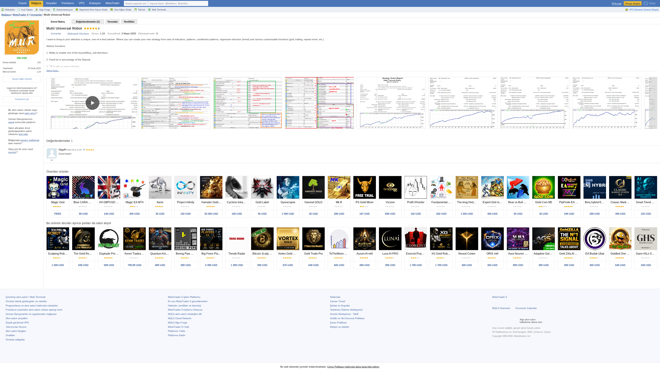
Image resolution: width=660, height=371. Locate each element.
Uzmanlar (56, 33)
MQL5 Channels (501, 308)
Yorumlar (112, 21)
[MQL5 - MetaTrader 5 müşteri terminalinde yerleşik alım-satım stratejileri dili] (8, 3)
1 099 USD (288, 213)
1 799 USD (416, 265)
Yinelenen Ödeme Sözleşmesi (346, 309)
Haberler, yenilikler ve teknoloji (184, 305)
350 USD (492, 265)
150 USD (185, 213)
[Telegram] (500, 321)
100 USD (237, 213)
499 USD (160, 265)
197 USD (364, 213)
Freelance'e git (22, 99)
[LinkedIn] (516, 321)
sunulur (12, 152)
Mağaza (36, 3)
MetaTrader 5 (499, 297)
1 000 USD (467, 213)
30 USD (160, 213)
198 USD (569, 213)
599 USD (109, 265)
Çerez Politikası (338, 322)
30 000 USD (211, 213)
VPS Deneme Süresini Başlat (644, 9)
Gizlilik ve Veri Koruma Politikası (347, 318)
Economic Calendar (526, 308)
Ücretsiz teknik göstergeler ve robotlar (26, 301)
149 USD (109, 213)
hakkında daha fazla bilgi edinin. (362, 366)
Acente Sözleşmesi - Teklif (344, 314)
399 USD (620, 213)
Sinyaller (51, 3)
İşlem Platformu (184, 297)
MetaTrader (112, 3)
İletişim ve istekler (339, 326)
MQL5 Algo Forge (177, 322)
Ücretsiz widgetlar (15, 339)
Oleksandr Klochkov (78, 33)
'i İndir (178, 326)
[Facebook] (494, 321)
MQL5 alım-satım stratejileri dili (185, 314)
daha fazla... (53, 70)
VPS (81, 3)
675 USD (288, 265)
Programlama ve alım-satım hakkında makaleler (32, 305)
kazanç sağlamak (29, 140)
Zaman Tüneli (337, 301)
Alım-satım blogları (16, 331)
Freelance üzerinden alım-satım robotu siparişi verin (34, 309)
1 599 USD (58, 265)
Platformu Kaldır (176, 335)
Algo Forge (44, 9)
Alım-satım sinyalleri (17, 318)
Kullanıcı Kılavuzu (185, 309)
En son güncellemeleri (187, 301)
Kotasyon (95, 3)
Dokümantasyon (65, 9)
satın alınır (30, 113)
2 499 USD (211, 265)
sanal (11, 122)
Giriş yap (616, 3)
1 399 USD (237, 265)
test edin (23, 134)
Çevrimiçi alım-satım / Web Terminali (25, 297)
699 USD (390, 213)
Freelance (68, 3)
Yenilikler (129, 21)
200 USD (134, 213)
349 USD (646, 265)
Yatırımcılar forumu (16, 326)
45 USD (262, 213)
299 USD (339, 213)
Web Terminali (159, 9)
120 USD (646, 213)
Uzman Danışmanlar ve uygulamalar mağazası (31, 314)
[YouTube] (511, 321)
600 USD (339, 265)
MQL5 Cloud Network (179, 318)
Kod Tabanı (27, 9)
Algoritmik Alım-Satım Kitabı (93, 9)
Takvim (141, 9)
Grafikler (10, 335)
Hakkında (335, 297)
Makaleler (10, 9)
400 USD (467, 265)
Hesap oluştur (632, 3)
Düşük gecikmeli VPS (17, 322)
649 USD (313, 265)
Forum (22, 3)
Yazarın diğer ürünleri (22, 79)
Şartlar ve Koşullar (340, 305)
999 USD (518, 265)
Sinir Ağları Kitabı (122, 9)
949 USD (83, 265)
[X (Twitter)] (505, 321)
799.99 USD (134, 265)
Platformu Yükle (176, 331)
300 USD (492, 213)
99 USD (83, 213)
